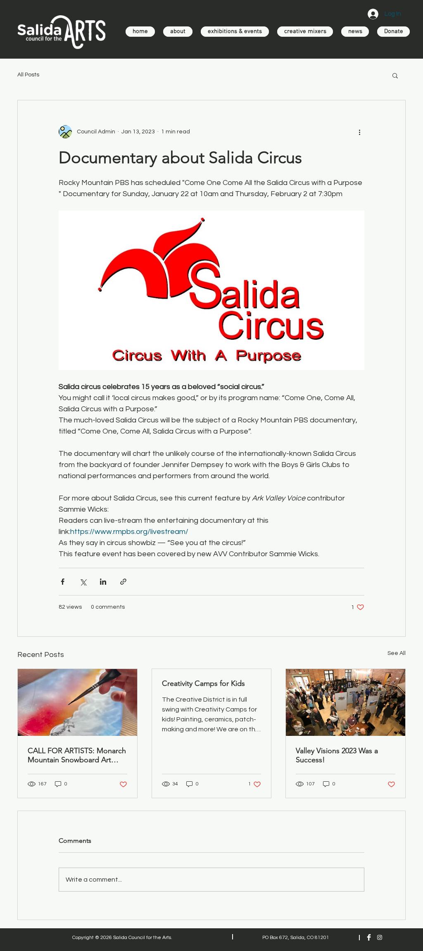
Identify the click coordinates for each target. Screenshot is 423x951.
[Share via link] (123, 582)
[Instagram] (379, 937)
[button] (395, 75)
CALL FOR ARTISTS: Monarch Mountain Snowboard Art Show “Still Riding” (77, 755)
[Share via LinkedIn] (103, 582)
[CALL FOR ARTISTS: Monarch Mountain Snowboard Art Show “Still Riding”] (77, 702)
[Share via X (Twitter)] (83, 582)
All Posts (28, 75)
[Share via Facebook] (63, 582)
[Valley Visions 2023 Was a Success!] (345, 702)
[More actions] (359, 132)
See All (396, 653)
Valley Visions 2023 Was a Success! (337, 755)
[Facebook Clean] (369, 937)
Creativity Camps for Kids (203, 683)
